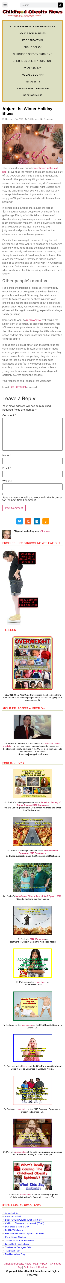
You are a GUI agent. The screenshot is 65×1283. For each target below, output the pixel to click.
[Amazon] (45, 521)
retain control (33, 320)
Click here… (46, 531)
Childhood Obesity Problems (32, 54)
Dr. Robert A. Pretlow (35, 1267)
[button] (5, 5)
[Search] (60, 5)
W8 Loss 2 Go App (33, 74)
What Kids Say (33, 67)
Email (6, 468)
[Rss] (28, 521)
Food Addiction (32, 40)
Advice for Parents (32, 33)
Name (6, 455)
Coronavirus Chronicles (33, 88)
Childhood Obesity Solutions (32, 61)
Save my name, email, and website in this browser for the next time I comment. (32, 498)
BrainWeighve (32, 95)
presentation (40, 982)
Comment (9, 415)
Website (7, 481)
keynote (26, 1066)
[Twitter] (19, 521)
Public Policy (32, 47)
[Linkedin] (37, 521)
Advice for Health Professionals (32, 26)
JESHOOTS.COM (18, 387)
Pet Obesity (32, 81)
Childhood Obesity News (17, 1263)
